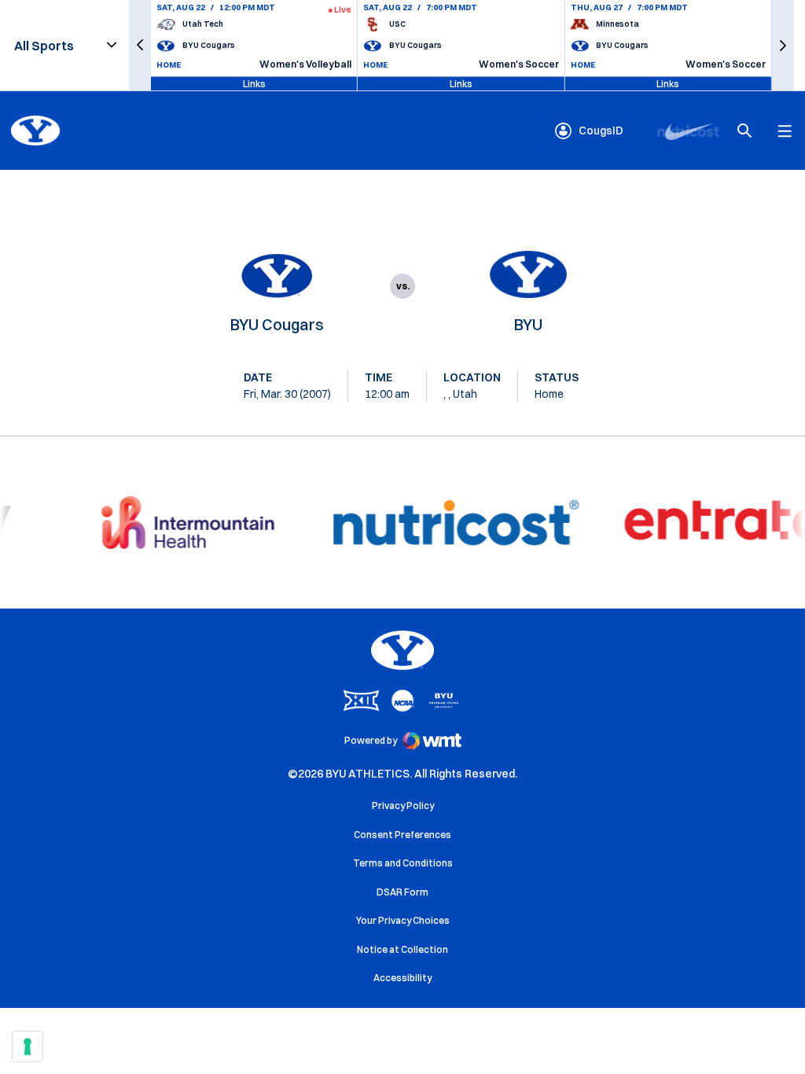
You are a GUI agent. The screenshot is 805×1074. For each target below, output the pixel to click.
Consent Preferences (402, 834)
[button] (140, 45)
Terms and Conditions (403, 863)
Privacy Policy (403, 805)
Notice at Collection (402, 949)
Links (254, 83)
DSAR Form (402, 892)
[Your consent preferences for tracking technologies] (27, 1046)
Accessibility (402, 977)
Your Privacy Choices (403, 920)
